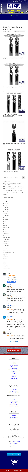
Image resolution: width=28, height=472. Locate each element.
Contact (22, 1)
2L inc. (9, 273)
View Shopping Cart (14, 454)
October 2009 (6, 239)
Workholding (5, 258)
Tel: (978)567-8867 (16, 1)
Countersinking (6, 250)
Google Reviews (14, 368)
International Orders (14, 417)
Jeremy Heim (10, 284)
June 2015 (5, 223)
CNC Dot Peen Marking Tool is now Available (12, 188)
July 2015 (5, 221)
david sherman (10, 293)
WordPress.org (6, 270)
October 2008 (6, 245)
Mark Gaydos (10, 316)
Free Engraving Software (14, 392)
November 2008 (6, 243)
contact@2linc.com (16, 441)
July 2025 (5, 205)
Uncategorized (6, 256)
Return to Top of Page (13, 350)
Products (14, 373)
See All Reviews (14, 341)
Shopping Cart (14, 402)
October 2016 (6, 215)
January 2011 (5, 231)
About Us (14, 363)
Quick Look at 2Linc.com (14, 419)
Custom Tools (14, 366)
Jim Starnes (10, 332)
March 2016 (5, 219)
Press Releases (14, 371)
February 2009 (6, 241)
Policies (14, 415)
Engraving (5, 254)
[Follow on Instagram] (14, 446)
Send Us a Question (14, 443)
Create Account (14, 401)
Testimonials (14, 378)
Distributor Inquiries (14, 406)
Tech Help (14, 376)
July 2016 (5, 217)
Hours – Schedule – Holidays (14, 370)
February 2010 (6, 233)
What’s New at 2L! (14, 379)
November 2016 (6, 213)
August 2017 (5, 211)
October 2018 (6, 209)
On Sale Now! (14, 389)
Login (14, 399)
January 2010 (5, 235)
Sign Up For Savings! (14, 391)
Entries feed (5, 266)
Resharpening (14, 375)
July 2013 (5, 229)
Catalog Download (14, 365)
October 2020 (6, 207)
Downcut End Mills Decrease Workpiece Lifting (13, 190)
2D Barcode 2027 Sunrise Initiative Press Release (13, 186)
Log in (4, 264)
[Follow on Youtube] (17, 446)
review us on (11, 281)
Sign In (26, 1)
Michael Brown (10, 306)
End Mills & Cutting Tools (8, 252)
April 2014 (5, 225)
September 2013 (6, 227)
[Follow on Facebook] (10, 446)
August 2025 (5, 203)
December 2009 (6, 237)
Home (14, 361)
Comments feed (6, 268)
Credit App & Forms (14, 404)
